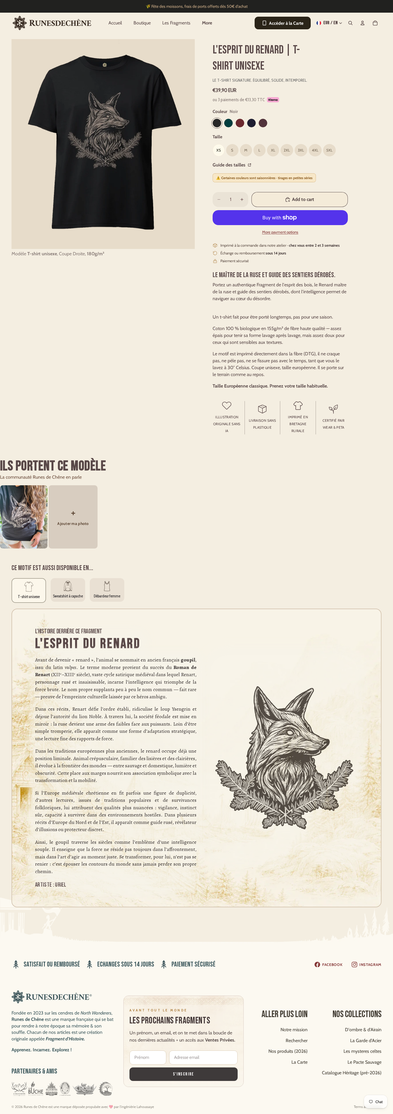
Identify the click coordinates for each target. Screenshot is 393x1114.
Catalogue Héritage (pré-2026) (351, 1072)
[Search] (350, 23)
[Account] (362, 23)
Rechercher (297, 1040)
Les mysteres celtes (362, 1051)
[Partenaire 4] (64, 1089)
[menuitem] (207, 23)
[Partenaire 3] (51, 1089)
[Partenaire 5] (84, 1089)
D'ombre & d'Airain (363, 1029)
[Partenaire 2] (35, 1089)
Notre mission (294, 1029)
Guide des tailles (230, 165)
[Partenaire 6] (105, 1089)
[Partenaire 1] (19, 1089)
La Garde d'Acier (365, 1040)
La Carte (299, 1062)
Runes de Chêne (35, 1107)
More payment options (280, 232)
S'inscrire (183, 1074)
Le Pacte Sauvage (364, 1062)
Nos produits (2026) (288, 1051)
